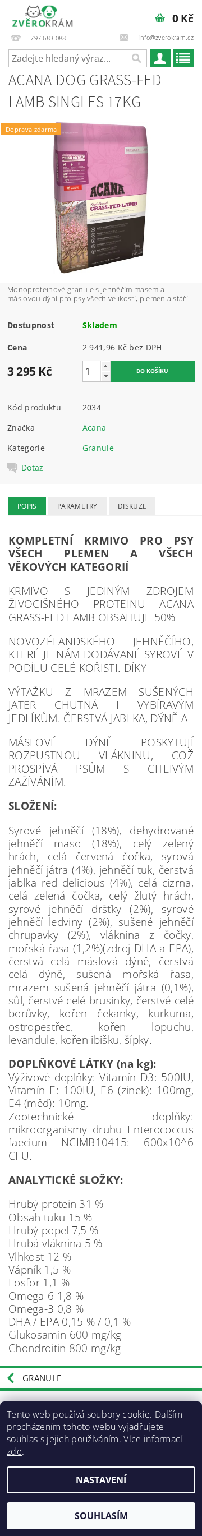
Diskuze (132, 506)
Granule (98, 447)
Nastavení (101, 1480)
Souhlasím (101, 1516)
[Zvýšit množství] (105, 366)
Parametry (77, 506)
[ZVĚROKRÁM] (42, 14)
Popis (27, 506)
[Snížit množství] (105, 376)
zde (14, 1451)
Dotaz (32, 468)
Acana (94, 427)
